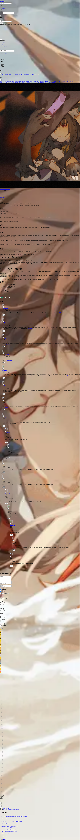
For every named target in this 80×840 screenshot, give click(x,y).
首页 (3, 42)
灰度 (10, 35)
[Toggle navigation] (0, 15)
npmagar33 (4, 338)
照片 (39, 82)
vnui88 (3, 385)
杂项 (31, 74)
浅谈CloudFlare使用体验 (5, 189)
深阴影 (5, 32)
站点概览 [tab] (4, 54)
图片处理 (6, 82)
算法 (47, 82)
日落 (4, 35)
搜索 (1, 23)
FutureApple (7, 432)
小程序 (17, 82)
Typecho (60, 81)
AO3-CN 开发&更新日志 (6, 74)
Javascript (31, 81)
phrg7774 (4, 401)
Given (11, 557)
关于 (3, 48)
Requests (56, 81)
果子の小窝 (2, 1)
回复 (4, 315)
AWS (5, 81)
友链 (3, 44)
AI (1, 81)
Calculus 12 (14, 74)
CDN (11, 81)
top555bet (4, 322)
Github (27, 81)
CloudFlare (21, 81)
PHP (49, 81)
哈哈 (3, 465)
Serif (6, 29)
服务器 (33, 82)
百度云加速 (43, 82)
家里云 (13, 82)
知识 (34, 74)
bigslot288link (5, 308)
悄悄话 (3, 590)
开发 (24, 74)
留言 (3, 45)
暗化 (7, 35)
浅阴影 (1, 32)
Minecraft (39, 81)
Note (46, 81)
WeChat (67, 81)
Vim (63, 81)
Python (52, 81)
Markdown (4, 589)
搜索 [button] (1, 50)
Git (25, 81)
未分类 (28, 74)
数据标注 (29, 82)
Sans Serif (2, 29)
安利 (9, 82)
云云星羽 (4, 417)
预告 (53, 82)
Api (3, 81)
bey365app (4, 370)
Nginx (43, 81)
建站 (20, 82)
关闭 (1, 35)
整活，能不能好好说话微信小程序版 (11, 809)
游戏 (36, 82)
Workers (71, 81)
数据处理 (24, 82)
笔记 (37, 74)
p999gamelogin (5, 354)
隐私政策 (4, 46)
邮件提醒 (4, 591)
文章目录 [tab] (4, 53)
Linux (35, 81)
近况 (50, 82)
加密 (76, 81)
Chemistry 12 (20, 74)
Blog (8, 81)
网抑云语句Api (6, 808)
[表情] (8, 593)
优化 (74, 81)
